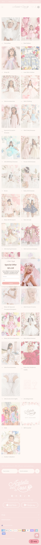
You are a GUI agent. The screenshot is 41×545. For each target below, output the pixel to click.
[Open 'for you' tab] (37, 535)
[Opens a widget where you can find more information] (34, 541)
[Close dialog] (39, 260)
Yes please (11, 283)
